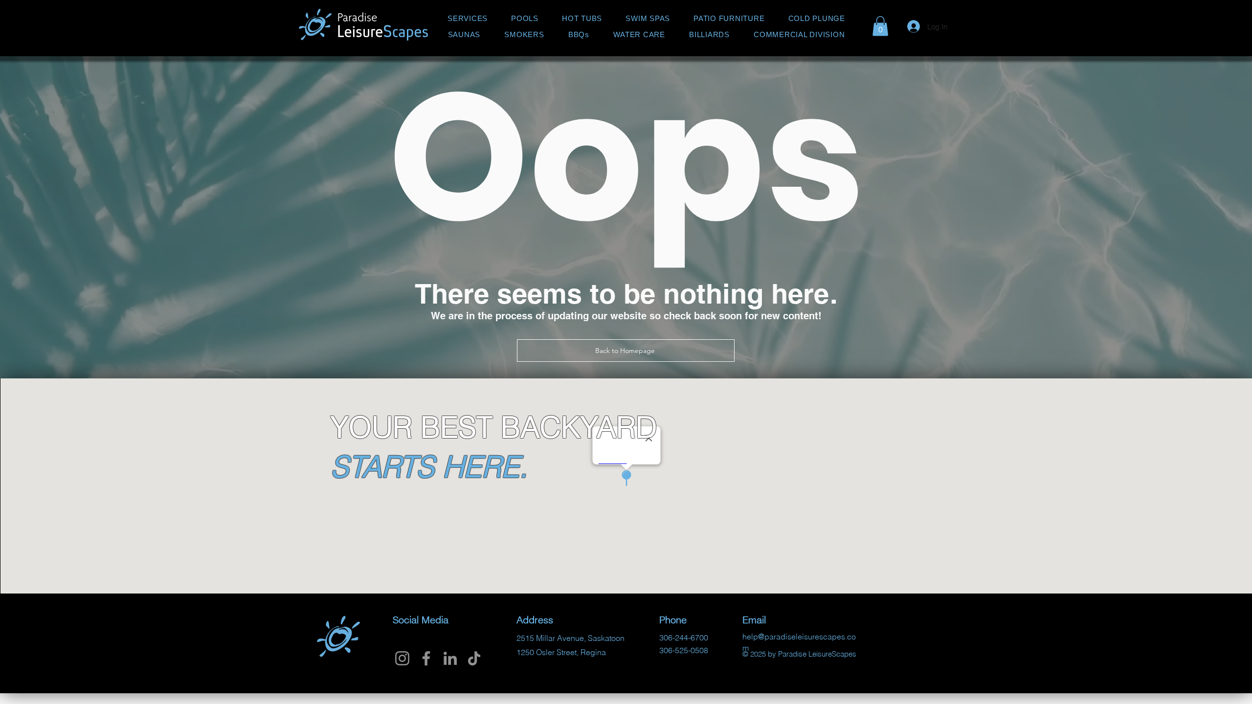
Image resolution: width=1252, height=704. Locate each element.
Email (1042, 266)
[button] (1228, 20)
